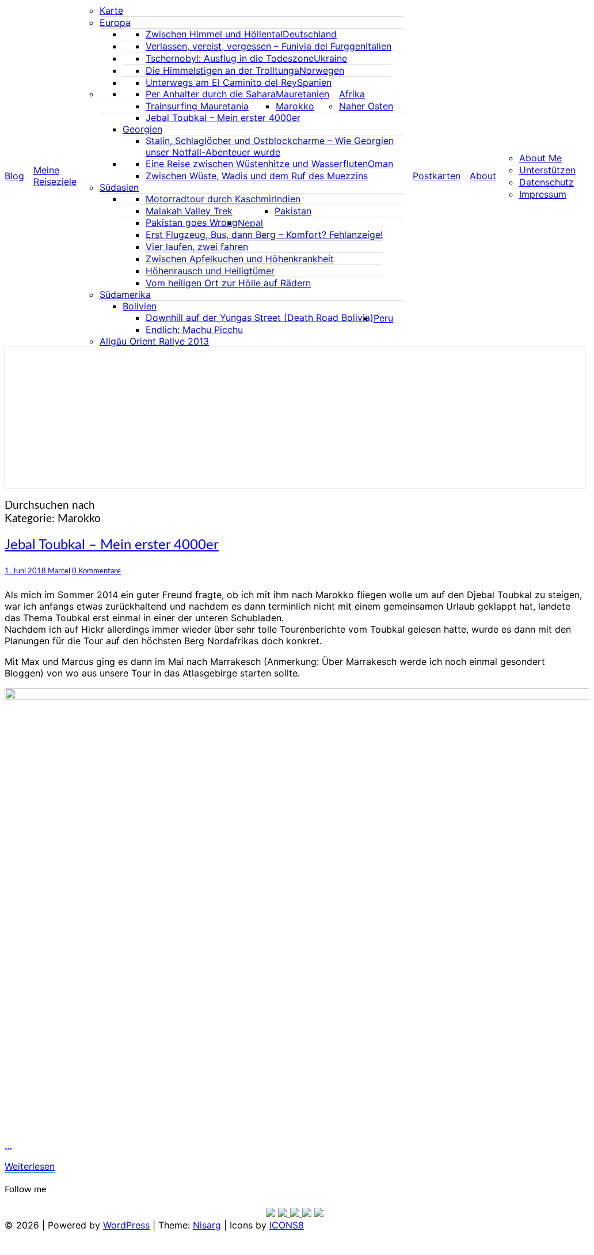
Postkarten (436, 176)
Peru (383, 318)
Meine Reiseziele (55, 175)
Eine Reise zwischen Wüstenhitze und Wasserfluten (257, 163)
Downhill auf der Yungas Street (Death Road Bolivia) (260, 317)
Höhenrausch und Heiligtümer (210, 271)
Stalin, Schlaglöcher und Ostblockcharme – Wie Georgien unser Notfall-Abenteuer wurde (270, 146)
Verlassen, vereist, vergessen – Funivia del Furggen (255, 46)
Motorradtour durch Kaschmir (210, 199)
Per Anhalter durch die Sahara (211, 94)
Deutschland (310, 34)
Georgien (142, 129)
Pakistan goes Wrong (192, 222)
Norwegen (321, 70)
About (483, 176)
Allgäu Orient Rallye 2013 (154, 341)
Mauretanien (302, 94)
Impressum (542, 194)
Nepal (250, 223)
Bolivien (140, 306)
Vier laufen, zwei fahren (197, 246)
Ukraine (330, 58)
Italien (378, 46)
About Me (540, 158)
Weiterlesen (30, 1166)
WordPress (126, 1225)
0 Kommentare (96, 571)
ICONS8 (286, 1225)
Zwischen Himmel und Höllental (214, 34)
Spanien (314, 82)
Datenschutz (546, 182)
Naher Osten (366, 106)
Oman (380, 163)
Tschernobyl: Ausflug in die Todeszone (230, 58)
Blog (14, 176)
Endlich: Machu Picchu (194, 329)
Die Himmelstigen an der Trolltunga (222, 70)
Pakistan (293, 211)
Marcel (59, 571)
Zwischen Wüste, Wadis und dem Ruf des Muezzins (257, 176)
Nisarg (207, 1225)
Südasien (119, 187)
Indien (287, 199)
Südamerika (125, 294)
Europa (115, 22)
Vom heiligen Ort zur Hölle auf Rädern (228, 283)
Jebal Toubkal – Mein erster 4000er (223, 117)
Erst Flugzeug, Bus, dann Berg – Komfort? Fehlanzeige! (264, 234)
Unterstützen (547, 170)
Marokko (295, 106)
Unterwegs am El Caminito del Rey (221, 82)
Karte (111, 10)
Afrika (352, 94)
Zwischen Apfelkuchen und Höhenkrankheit (240, 258)
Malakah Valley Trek (189, 211)
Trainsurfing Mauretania (197, 106)
